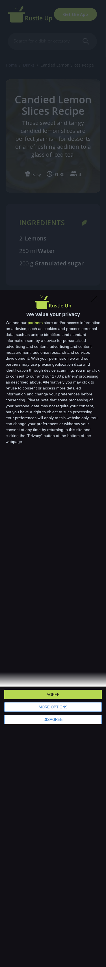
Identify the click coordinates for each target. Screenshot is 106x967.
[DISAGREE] (95, 300)
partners (35, 323)
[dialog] (53, 628)
